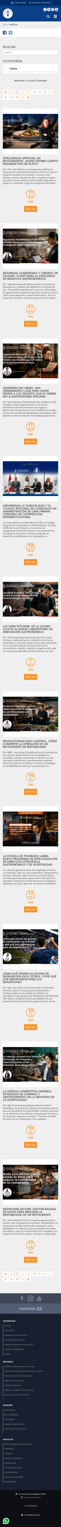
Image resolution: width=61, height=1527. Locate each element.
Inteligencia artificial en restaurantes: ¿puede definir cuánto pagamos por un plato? (30, 160)
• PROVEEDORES (9, 1482)
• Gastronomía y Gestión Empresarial (17, 1376)
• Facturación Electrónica (13, 1468)
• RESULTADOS (9, 1410)
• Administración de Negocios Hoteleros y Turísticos (23, 1371)
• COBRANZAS (8, 1449)
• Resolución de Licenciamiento (15, 1335)
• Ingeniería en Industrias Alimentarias (18, 1390)
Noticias (13, 24)
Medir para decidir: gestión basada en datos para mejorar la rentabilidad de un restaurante (29, 1211)
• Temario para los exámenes (14, 1429)
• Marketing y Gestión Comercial (16, 1395)
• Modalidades (9, 1419)
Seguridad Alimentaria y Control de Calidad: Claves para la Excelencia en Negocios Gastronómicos (30, 275)
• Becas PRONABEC (10, 1415)
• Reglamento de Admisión (13, 1424)
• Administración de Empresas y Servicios (19, 1367)
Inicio (5, 24)
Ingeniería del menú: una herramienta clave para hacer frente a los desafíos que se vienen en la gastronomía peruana (29, 392)
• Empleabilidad (9, 1463)
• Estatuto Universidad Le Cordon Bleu (18, 1345)
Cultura (13, 68)
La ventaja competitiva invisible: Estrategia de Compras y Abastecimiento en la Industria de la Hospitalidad (28, 1095)
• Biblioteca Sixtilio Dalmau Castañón (17, 1444)
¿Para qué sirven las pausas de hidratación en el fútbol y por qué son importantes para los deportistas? (29, 978)
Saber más (30, 209)
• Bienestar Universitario (13, 1458)
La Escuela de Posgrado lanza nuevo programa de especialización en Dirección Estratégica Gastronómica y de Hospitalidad (30, 860)
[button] (55, 16)
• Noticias (7, 1354)
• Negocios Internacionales (13, 1381)
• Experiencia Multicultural (13, 1349)
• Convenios (7, 1454)
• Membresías (8, 1331)
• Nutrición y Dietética (12, 1385)
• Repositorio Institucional (13, 1477)
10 (17, 97)
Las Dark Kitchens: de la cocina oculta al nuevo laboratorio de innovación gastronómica (28, 629)
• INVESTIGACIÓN (10, 1472)
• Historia (7, 1326)
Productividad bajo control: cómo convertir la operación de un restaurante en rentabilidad (30, 743)
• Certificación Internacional (14, 1340)
